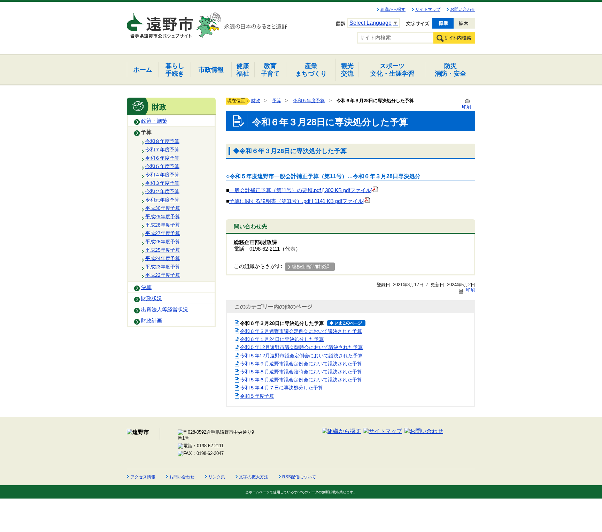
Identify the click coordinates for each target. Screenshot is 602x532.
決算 (146, 287)
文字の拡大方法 (253, 476)
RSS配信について (299, 476)
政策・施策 (154, 121)
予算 (146, 132)
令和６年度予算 (162, 158)
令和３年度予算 (162, 183)
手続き (174, 69)
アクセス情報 (142, 476)
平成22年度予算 (162, 275)
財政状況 (151, 298)
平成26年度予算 (162, 241)
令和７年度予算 (162, 149)
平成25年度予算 (162, 250)
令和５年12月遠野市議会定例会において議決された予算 (301, 355)
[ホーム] (160, 22)
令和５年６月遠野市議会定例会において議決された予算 (301, 379)
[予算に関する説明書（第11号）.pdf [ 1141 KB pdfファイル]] (367, 201)
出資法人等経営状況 (164, 309)
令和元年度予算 (162, 200)
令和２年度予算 (162, 191)
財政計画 (151, 321)
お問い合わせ (462, 9)
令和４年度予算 (162, 174)
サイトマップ (427, 9)
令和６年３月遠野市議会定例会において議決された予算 (301, 331)
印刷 (470, 289)
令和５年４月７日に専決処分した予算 (281, 387)
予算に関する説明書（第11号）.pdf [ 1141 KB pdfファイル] (296, 201)
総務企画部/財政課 (311, 266)
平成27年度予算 (162, 233)
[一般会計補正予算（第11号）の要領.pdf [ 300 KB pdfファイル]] (375, 190)
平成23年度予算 (162, 266)
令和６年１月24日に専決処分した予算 (282, 339)
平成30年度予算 (162, 208)
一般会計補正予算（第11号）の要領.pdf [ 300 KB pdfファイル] (300, 190)
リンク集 (216, 476)
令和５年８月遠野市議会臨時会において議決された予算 (301, 371)
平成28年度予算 (162, 225)
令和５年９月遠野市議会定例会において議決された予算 (301, 363)
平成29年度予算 (162, 216)
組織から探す (393, 9)
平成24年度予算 (162, 258)
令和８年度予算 (162, 141)
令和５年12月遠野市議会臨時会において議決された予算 (301, 347)
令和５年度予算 (162, 166)
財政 (255, 100)
